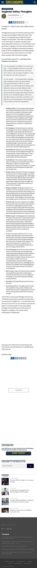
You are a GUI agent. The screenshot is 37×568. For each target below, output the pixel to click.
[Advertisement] (18, 329)
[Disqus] (18, 416)
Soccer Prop (18, 563)
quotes (4, 28)
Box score (29, 26)
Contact (10, 563)
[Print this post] (18, 22)
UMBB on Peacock (10, 561)
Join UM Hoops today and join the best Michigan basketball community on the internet (18, 449)
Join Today (18, 453)
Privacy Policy (21, 561)
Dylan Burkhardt (14, 15)
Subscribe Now (7, 445)
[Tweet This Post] (14, 22)
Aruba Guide (27, 563)
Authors (29, 561)
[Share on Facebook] (10, 22)
